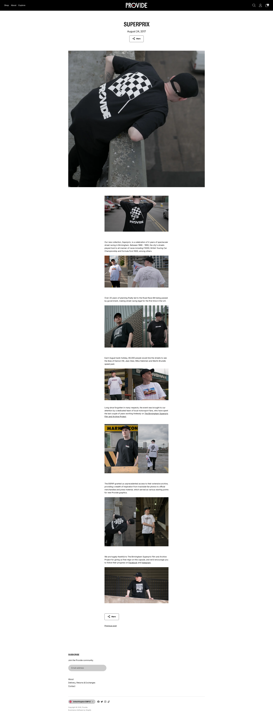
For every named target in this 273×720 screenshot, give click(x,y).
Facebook (133, 563)
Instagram (146, 563)
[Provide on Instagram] (105, 702)
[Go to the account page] (260, 5)
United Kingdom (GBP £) (82, 702)
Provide (84, 707)
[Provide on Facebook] (98, 702)
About (13, 5)
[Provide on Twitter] (102, 702)
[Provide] (136, 5)
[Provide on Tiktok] (108, 702)
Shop (6, 5)
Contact (71, 686)
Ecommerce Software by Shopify (79, 710)
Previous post (111, 626)
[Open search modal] (254, 5)
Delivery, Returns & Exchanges (81, 683)
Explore (21, 5)
